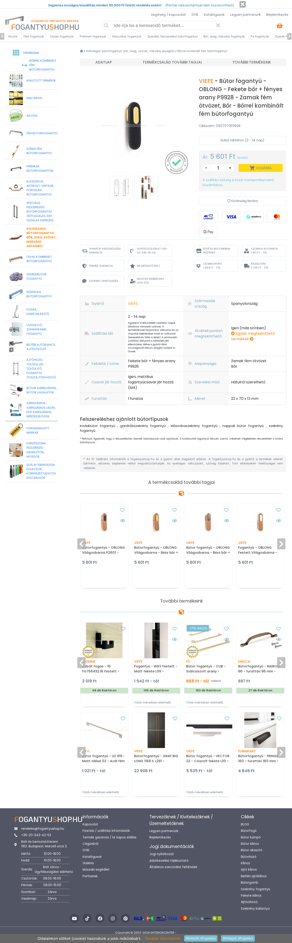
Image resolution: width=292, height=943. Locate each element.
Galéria (88, 863)
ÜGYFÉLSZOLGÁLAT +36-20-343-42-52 (152, 250)
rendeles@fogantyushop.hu (42, 829)
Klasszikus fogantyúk (126, 36)
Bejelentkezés (277, 14)
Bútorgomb (249, 882)
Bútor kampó (251, 837)
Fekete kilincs (251, 895)
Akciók (13, 36)
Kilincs (245, 863)
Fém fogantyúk (33, 36)
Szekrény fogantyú (255, 889)
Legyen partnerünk (245, 14)
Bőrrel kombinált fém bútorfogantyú (202, 51)
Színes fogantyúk (62, 36)
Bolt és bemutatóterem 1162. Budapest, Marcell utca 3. (44, 844)
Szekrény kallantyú (255, 908)
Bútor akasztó (251, 850)
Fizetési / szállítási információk (106, 831)
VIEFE (207, 81)
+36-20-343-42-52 (36, 835)
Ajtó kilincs (249, 869)
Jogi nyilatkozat (161, 854)
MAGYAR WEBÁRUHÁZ (150, 280)
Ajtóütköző (249, 902)
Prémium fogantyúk (93, 36)
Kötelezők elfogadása (201, 938)
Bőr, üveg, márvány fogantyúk (224, 36)
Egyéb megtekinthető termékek (253, 336)
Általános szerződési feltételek (173, 867)
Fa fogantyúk (260, 36)
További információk (162, 938)
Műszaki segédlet (96, 869)
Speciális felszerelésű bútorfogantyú (172, 36)
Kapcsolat (90, 824)
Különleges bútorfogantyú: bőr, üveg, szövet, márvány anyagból (130, 51)
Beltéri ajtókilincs (254, 876)
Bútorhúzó (248, 857)
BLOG (245, 824)
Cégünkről (90, 844)
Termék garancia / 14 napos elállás (109, 837)
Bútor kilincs (250, 844)
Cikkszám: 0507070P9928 (219, 126)
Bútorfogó (249, 831)
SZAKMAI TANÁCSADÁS (103, 281)
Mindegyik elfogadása (238, 938)
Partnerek (90, 876)
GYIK (194, 14)
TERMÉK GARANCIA (101, 266)
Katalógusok (214, 14)
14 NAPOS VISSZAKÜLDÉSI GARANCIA (105, 250)
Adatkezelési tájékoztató (168, 861)
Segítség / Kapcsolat (168, 14)
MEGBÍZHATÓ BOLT (148, 266)
